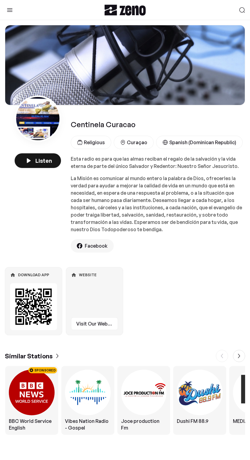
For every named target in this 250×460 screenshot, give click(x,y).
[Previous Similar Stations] (222, 356)
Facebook (96, 246)
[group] (125, 400)
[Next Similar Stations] (239, 356)
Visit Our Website (96, 324)
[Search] (242, 10)
